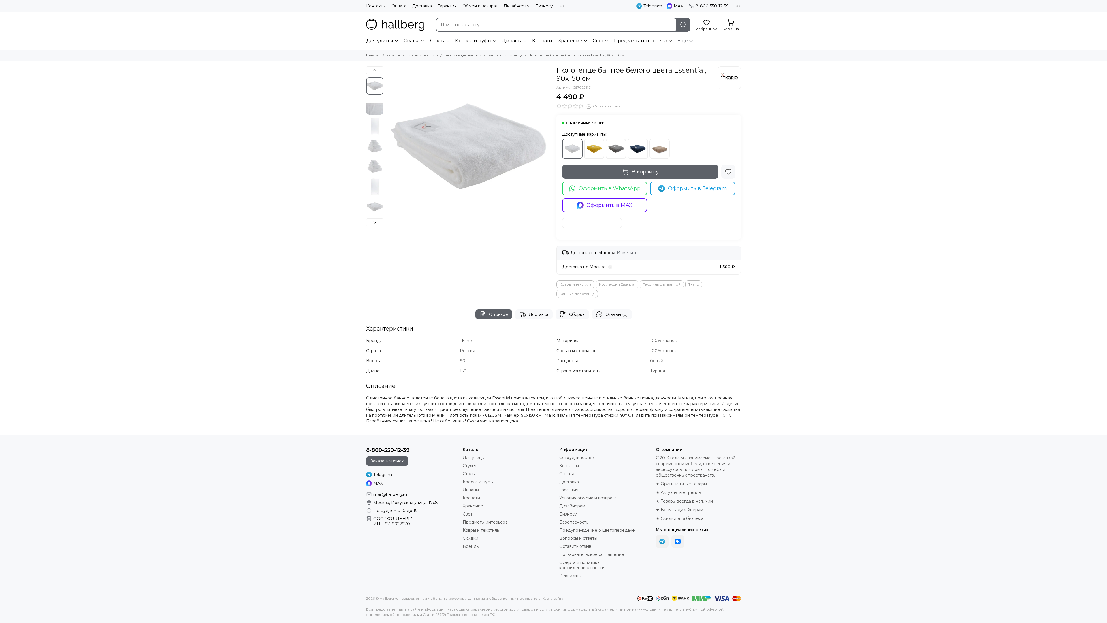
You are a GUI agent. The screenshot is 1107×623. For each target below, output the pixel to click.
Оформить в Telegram (697, 188)
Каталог (393, 55)
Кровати (542, 41)
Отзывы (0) (616, 314)
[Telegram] (662, 541)
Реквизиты (570, 575)
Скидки (470, 538)
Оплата (398, 6)
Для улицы (379, 41)
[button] (389, 148)
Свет (598, 41)
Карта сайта (552, 598)
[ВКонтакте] (677, 541)
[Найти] (683, 25)
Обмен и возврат (480, 6)
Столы (437, 41)
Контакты (376, 6)
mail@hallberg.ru (390, 494)
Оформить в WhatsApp (610, 188)
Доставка (422, 6)
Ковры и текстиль (422, 55)
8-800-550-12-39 (712, 6)
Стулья (412, 41)
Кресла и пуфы (473, 41)
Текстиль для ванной (463, 55)
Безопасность (573, 522)
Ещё (682, 41)
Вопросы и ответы (578, 538)
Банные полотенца (505, 55)
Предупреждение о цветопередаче (597, 530)
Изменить (627, 253)
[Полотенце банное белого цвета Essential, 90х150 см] (468, 148)
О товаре (498, 314)
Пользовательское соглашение (591, 554)
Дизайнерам (517, 6)
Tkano (693, 284)
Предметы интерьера (640, 41)
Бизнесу (544, 6)
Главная (373, 55)
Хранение (570, 41)
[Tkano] (729, 78)
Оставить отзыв (575, 546)
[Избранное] (728, 172)
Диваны (512, 41)
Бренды (471, 546)
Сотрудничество (576, 457)
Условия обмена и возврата (588, 498)
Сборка (577, 314)
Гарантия (447, 6)
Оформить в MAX (609, 205)
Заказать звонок (387, 461)
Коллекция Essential (617, 284)
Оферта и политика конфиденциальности (582, 565)
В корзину (645, 172)
